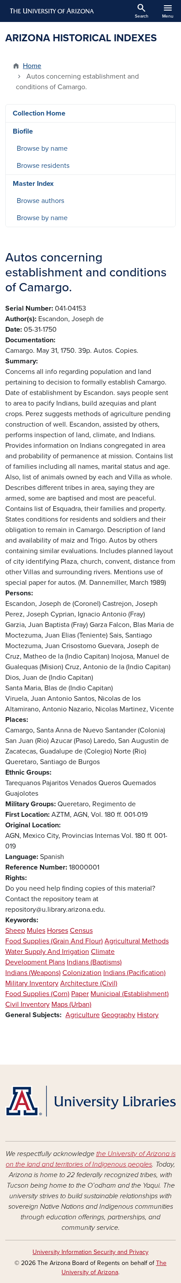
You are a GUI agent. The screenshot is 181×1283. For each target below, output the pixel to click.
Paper (80, 993)
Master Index (33, 183)
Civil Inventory (27, 1004)
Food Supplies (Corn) (37, 993)
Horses (57, 930)
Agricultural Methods (137, 941)
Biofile (23, 131)
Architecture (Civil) (88, 983)
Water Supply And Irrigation (47, 951)
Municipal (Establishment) (129, 993)
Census (81, 930)
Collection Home (39, 113)
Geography (118, 1015)
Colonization (81, 972)
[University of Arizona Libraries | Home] (90, 1101)
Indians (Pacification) (134, 972)
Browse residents (43, 165)
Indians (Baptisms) (94, 962)
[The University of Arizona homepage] (51, 11)
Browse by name (42, 148)
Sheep (15, 930)
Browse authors (40, 200)
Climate (103, 951)
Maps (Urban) (71, 1004)
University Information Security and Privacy (90, 1252)
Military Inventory (31, 983)
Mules (36, 930)
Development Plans (35, 962)
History (148, 1015)
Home (32, 66)
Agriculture (82, 1015)
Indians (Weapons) (33, 972)
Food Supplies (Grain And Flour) (54, 941)
